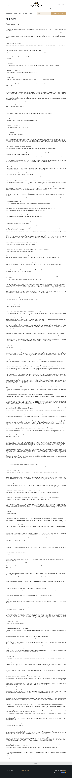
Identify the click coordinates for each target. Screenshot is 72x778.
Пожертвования (25, 771)
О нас (20, 13)
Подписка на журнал (26, 770)
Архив (15, 13)
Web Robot (64, 770)
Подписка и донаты (59, 13)
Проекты (30, 13)
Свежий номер (9, 13)
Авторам (25, 13)
